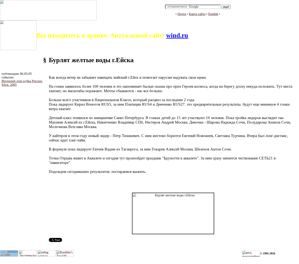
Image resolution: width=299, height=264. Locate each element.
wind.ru (177, 35)
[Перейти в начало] (48, 19)
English (213, 14)
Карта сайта (197, 14)
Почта (182, 14)
